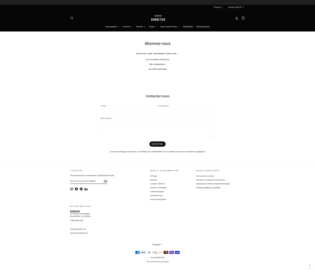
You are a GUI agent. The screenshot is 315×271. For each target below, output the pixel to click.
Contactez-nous (156, 195)
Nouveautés (111, 26)
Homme (127, 26)
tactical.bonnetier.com (79, 233)
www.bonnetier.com (78, 229)
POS (148, 262)
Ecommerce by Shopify (161, 262)
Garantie (153, 180)
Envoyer (157, 144)
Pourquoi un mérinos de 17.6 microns (210, 180)
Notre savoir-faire (169, 26)
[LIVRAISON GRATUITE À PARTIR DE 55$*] (157, 2)
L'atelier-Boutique (157, 192)
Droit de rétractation (158, 199)
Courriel (164, 106)
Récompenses (203, 26)
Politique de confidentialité (151, 152)
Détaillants (188, 26)
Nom (103, 106)
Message (106, 118)
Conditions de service (175, 152)
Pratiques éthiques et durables (208, 188)
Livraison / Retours (157, 184)
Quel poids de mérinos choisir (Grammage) (213, 184)
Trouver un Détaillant (158, 188)
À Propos (153, 176)
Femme (139, 26)
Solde (152, 26)
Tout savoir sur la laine (205, 176)
